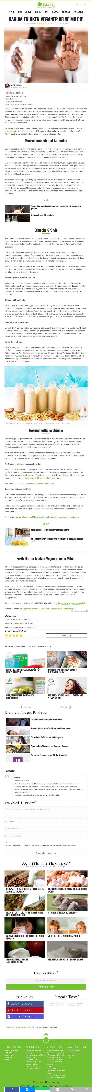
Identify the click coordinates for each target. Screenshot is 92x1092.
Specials (55, 12)
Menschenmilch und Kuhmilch (16, 96)
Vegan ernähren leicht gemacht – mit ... (21, 627)
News (20, 12)
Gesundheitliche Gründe (14, 102)
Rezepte (38, 12)
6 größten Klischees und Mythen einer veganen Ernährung (48, 609)
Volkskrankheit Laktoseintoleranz (40, 478)
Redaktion (8, 1057)
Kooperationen (9, 1055)
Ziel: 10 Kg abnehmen (33, 1068)
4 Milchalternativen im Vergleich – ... (20, 619)
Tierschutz (70, 1003)
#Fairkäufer (78, 12)
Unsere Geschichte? (11, 1051)
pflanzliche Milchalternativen (69, 603)
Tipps (46, 12)
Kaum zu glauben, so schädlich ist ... (20, 623)
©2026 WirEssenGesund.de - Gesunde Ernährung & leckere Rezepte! (46, 1086)
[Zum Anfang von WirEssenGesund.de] (46, 1035)
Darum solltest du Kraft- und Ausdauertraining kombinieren (55, 1062)
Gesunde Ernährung (29, 24)
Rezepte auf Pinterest (22, 1010)
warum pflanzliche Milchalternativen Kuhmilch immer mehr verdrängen (47, 517)
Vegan (46, 524)
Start (11, 12)
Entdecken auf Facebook (21, 1004)
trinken (79, 1003)
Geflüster (66, 12)
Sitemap (71, 1055)
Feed (69, 1057)
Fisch (68, 109)
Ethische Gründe (11, 99)
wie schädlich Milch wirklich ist (40, 483)
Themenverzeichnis (75, 1053)
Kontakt (7, 1059)
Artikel (28, 12)
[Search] (85, 5)
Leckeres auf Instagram (22, 1016)
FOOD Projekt (10, 1053)
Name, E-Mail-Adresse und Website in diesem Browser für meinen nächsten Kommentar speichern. (40, 845)
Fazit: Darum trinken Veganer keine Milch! (19, 104)
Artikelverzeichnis (74, 1051)
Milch (12, 131)
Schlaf (49, 1066)
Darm (49, 1073)
